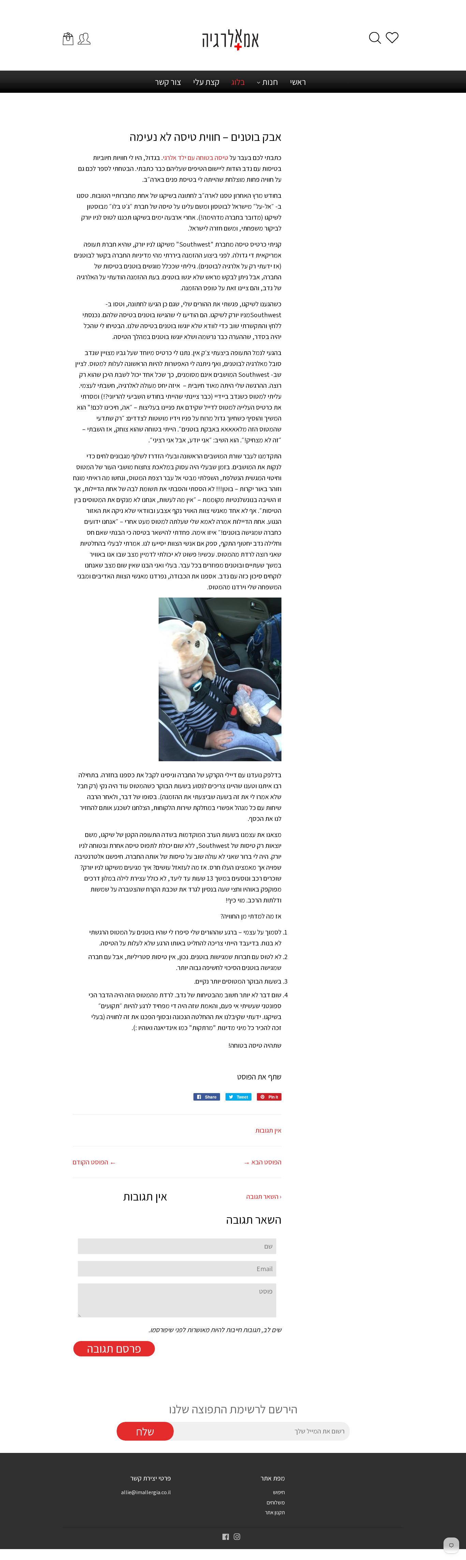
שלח (145, 1431)
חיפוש (279, 1492)
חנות (269, 81)
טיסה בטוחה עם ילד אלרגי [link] (195, 157)
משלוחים (276, 1502)
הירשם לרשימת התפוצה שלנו (233, 1409)
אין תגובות (268, 1130)
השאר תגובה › (263, 1196)
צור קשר (168, 81)
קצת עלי (206, 81)
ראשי (298, 81)
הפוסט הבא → (262, 1162)
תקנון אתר (275, 1512)
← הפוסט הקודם (94, 1162)
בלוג (238, 81)
